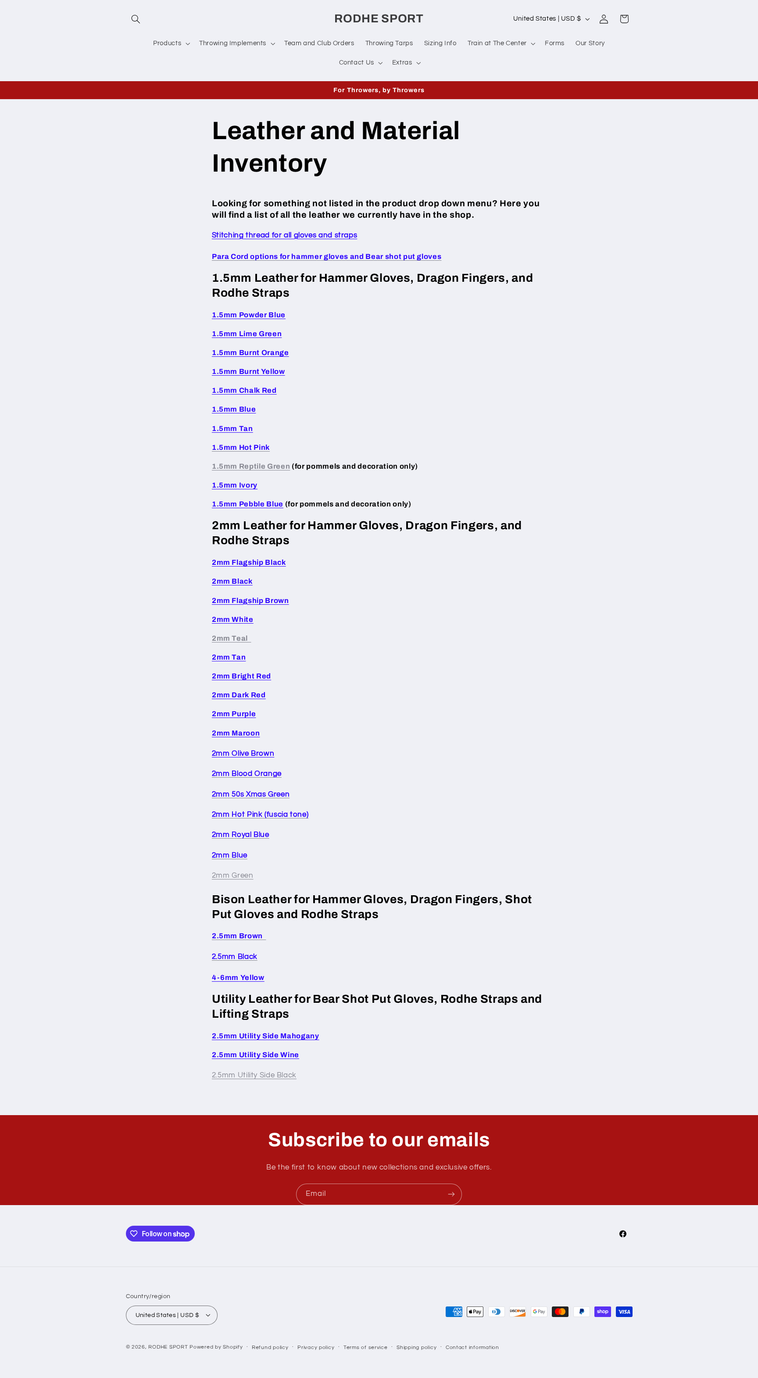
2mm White (233, 619)
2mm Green (233, 875)
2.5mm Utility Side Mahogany (265, 1036)
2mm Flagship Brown (250, 600)
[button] (136, 19)
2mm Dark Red (239, 695)
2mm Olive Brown (243, 753)
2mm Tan (229, 657)
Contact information (472, 1347)
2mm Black (232, 581)
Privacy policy (315, 1347)
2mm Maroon (236, 733)
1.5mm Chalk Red (244, 390)
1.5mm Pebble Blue (247, 504)
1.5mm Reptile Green (251, 466)
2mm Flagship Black (249, 562)
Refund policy (270, 1347)
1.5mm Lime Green (247, 333)
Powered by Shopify (216, 1346)
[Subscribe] (451, 1194)
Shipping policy (416, 1347)
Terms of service (365, 1347)
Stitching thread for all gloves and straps (284, 235)
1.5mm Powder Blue (249, 315)
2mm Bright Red (241, 676)
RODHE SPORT (168, 1346)
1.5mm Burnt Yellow (248, 371)
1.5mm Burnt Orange (250, 352)
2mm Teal (231, 638)
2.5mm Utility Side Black (254, 1075)
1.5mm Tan (232, 428)
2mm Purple (234, 714)
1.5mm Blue (234, 409)
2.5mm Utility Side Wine (255, 1055)
